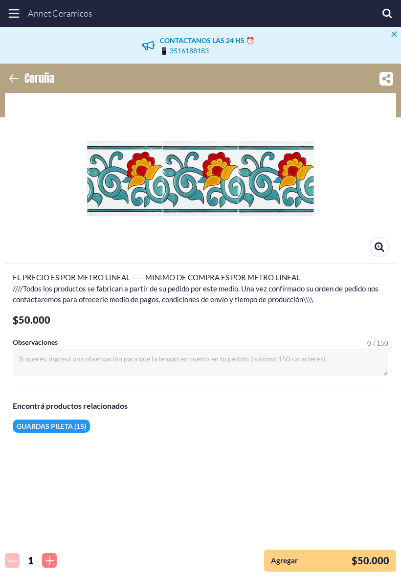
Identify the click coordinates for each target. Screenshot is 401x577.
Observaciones (35, 342)
